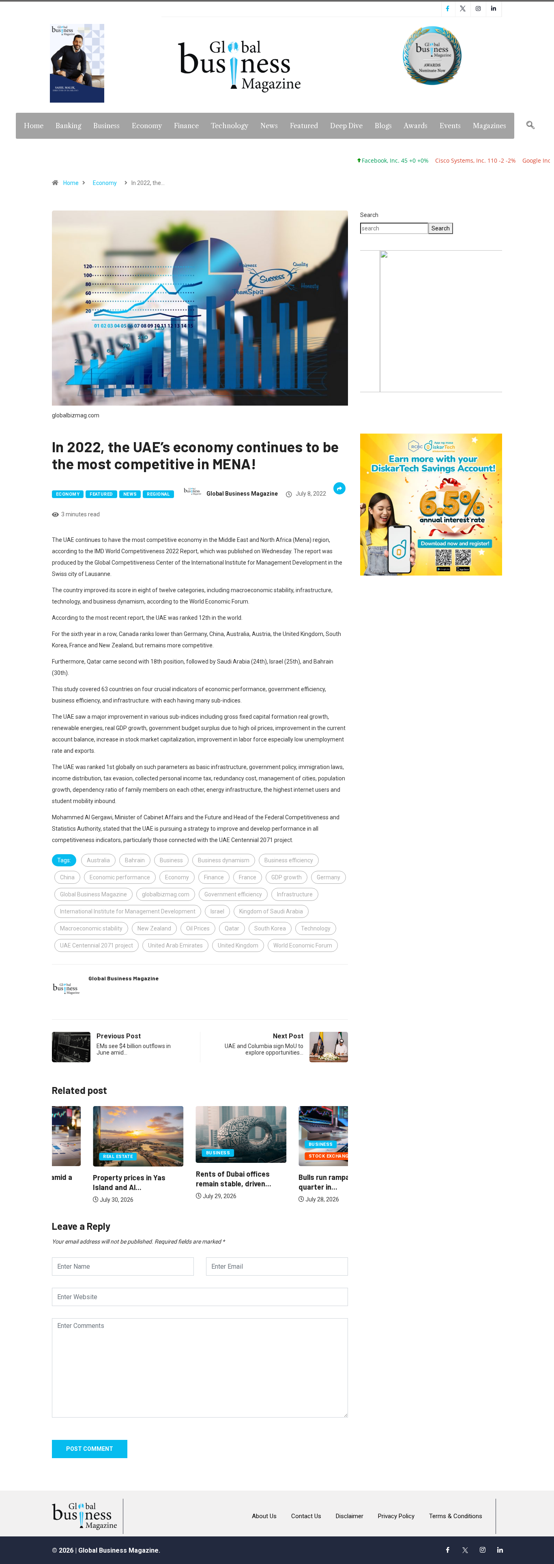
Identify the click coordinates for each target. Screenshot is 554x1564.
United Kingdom (238, 945)
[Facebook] (448, 1550)
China (67, 877)
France (247, 877)
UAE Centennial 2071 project (96, 945)
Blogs (383, 126)
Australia (98, 860)
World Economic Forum (302, 945)
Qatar (232, 928)
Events (450, 126)
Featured (304, 126)
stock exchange (289, 1156)
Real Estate (77, 1156)
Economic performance (120, 877)
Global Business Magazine (242, 493)
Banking (68, 126)
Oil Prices (198, 928)
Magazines (489, 126)
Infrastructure (295, 894)
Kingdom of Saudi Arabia (271, 911)
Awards (415, 126)
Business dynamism (223, 860)
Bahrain (135, 860)
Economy (147, 126)
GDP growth (286, 877)
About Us (264, 1516)
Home (33, 126)
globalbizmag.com (165, 894)
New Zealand (154, 928)
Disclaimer (349, 1516)
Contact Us (306, 1516)
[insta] (483, 1550)
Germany (328, 877)
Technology (229, 126)
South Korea (270, 928)
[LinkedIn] (500, 1550)
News (269, 126)
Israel (217, 911)
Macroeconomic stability (91, 928)
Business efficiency (288, 860)
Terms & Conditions (455, 1516)
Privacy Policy (396, 1516)
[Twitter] (465, 1550)
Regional (158, 494)
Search (369, 215)
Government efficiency (233, 894)
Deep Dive (346, 126)
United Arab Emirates (175, 945)
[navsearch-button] (530, 126)
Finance (186, 126)
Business (106, 126)
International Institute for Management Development (127, 911)
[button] (431, 321)
